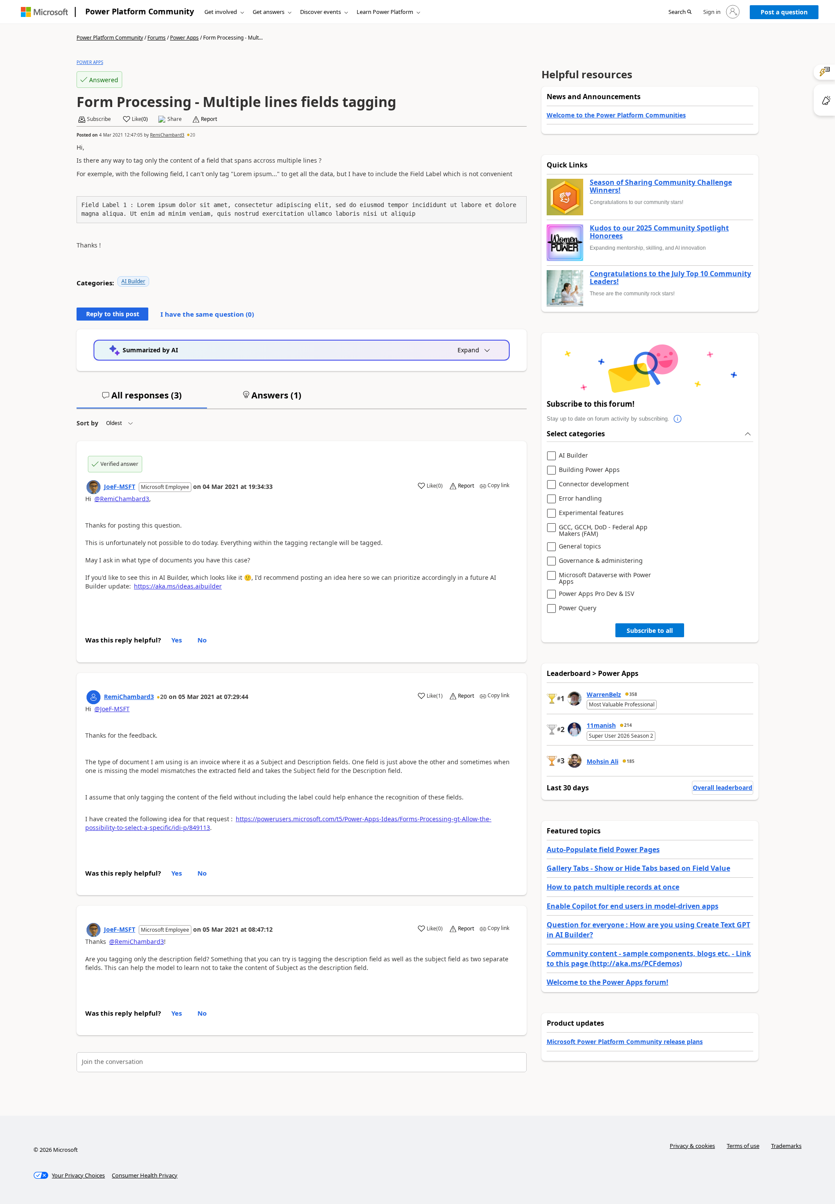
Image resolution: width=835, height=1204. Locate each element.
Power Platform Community (139, 11)
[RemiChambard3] (93, 697)
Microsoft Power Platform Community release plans (625, 1041)
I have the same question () (207, 314)
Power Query (577, 608)
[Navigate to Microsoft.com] (44, 12)
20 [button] (192, 135)
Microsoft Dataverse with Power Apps (605, 578)
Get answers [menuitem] (268, 12)
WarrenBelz (604, 694)
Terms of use (743, 1146)
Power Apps (184, 37)
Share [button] (174, 119)
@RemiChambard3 (121, 499)
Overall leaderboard (722, 787)
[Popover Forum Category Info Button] (678, 419)
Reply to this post (112, 314)
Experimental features (591, 513)
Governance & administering (601, 561)
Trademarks (786, 1146)
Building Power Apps (589, 470)
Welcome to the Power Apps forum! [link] (607, 982)
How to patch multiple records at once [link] (613, 887)
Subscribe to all (650, 630)
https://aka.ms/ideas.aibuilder (178, 586)
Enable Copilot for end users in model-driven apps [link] (632, 906)
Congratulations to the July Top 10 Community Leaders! (670, 277)
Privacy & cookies (692, 1146)
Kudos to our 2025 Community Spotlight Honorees (659, 232)
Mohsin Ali (602, 761)
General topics (580, 546)
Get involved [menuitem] (220, 12)
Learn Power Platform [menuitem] (385, 12)
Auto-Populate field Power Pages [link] (603, 849)
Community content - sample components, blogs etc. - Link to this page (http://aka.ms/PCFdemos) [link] (649, 958)
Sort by (87, 423)
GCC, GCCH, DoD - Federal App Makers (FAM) (603, 530)
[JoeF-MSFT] (93, 487)
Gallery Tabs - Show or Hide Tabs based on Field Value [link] (638, 868)
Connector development (594, 484)
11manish (601, 725)
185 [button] (631, 761)
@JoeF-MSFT (112, 709)
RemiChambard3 (167, 135)
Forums (156, 37)
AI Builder (133, 281)
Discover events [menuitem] (320, 12)
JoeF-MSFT (119, 486)
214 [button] (628, 725)
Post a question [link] (784, 12)
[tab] (142, 398)
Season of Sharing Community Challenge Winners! (661, 186)
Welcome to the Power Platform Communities (616, 115)
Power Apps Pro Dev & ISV (596, 594)
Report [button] (209, 119)
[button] (680, 12)
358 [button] (633, 694)
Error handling (580, 498)
